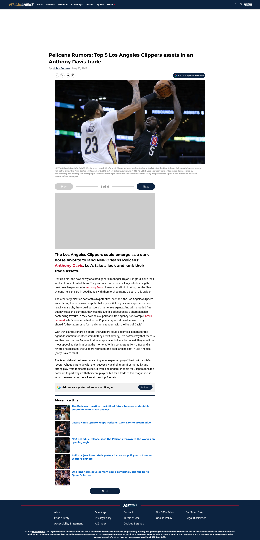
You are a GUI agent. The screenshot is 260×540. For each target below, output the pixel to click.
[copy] (73, 75)
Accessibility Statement (68, 523)
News (40, 4)
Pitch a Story (61, 517)
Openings (100, 512)
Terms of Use (132, 517)
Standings (77, 4)
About (57, 512)
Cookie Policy (164, 517)
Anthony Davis (69, 265)
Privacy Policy (103, 517)
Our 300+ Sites (165, 512)
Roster (89, 4)
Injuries (100, 4)
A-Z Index (100, 523)
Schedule (63, 4)
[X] (241, 4)
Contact (128, 512)
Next (146, 186)
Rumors (50, 4)
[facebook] (235, 4)
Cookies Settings (134, 523)
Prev (64, 186)
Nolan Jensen (61, 68)
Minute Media (38, 531)
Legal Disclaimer (196, 517)
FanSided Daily (195, 512)
